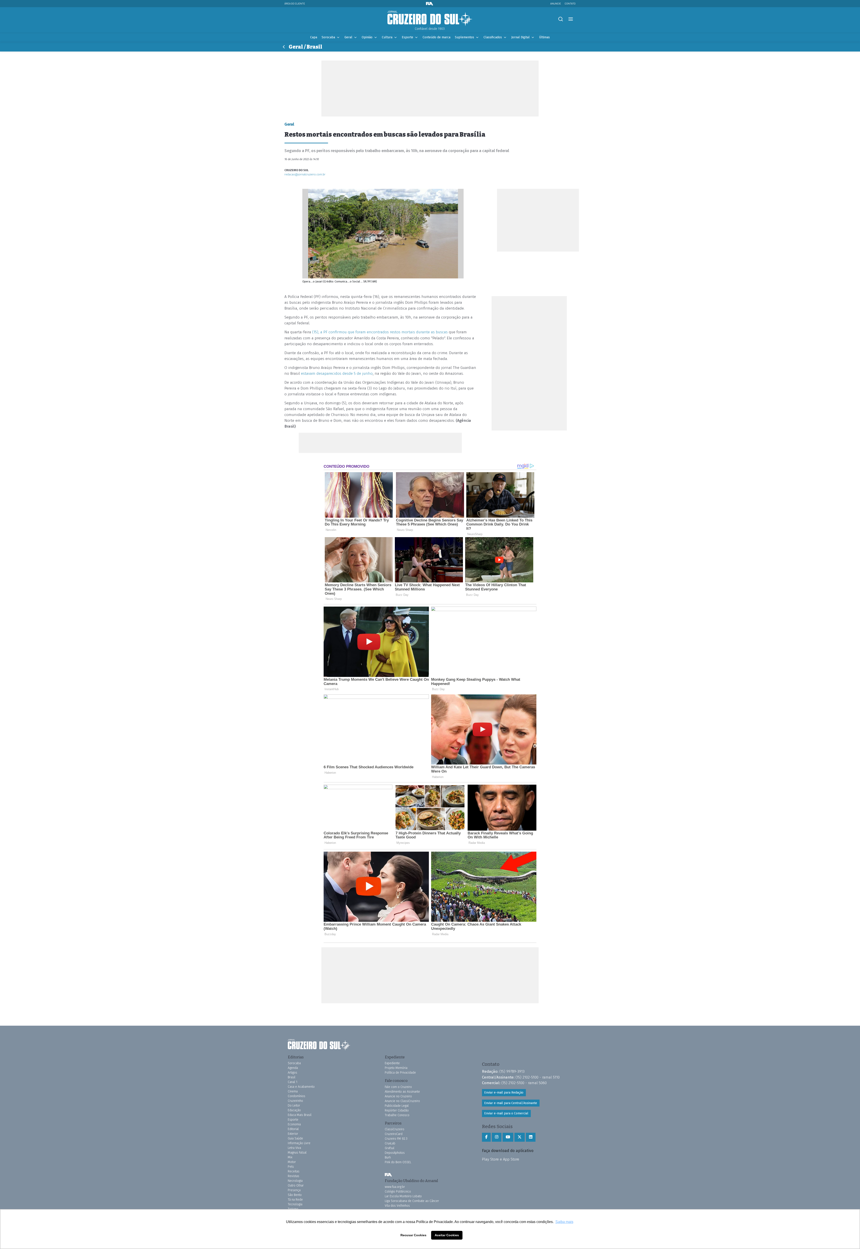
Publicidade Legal (397, 1106)
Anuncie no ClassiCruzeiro (402, 1101)
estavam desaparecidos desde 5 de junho (336, 373)
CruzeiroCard (393, 1134)
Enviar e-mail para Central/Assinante (510, 1103)
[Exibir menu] (570, 19)
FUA (388, 1174)
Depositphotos (395, 1153)
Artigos (292, 1073)
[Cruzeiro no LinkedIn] (530, 1137)
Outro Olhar (296, 1185)
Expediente (392, 1063)
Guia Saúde (295, 1138)
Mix (290, 1157)
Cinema (293, 1091)
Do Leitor (294, 1105)
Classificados (493, 37)
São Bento (295, 1195)
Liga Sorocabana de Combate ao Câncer (412, 1201)
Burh (388, 1157)
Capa (313, 37)
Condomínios (296, 1096)
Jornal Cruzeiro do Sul (430, 18)
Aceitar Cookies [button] (447, 1235)
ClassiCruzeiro (394, 1129)
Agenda (293, 1068)
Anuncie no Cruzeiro (398, 1096)
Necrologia (295, 1181)
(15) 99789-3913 (512, 1071)
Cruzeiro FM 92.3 (396, 1139)
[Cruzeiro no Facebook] (486, 1137)
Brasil (291, 1077)
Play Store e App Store (500, 1159)
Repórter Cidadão (397, 1110)
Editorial (293, 1129)
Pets (291, 1167)
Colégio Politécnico (398, 1191)
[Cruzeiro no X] (519, 1137)
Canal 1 (292, 1082)
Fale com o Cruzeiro (398, 1087)
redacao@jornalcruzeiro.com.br (304, 174)
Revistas (293, 1176)
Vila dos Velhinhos (397, 1206)
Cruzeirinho (295, 1101)
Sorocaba (328, 37)
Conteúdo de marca (436, 37)
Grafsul (389, 1148)
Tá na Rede (295, 1200)
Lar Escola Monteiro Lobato (403, 1196)
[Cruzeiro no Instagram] (496, 1137)
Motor (292, 1162)
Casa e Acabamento (301, 1087)
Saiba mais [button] (564, 1222)
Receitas (293, 1171)
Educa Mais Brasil (300, 1115)
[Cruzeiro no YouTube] (508, 1137)
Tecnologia (295, 1204)
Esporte (407, 37)
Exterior (293, 1134)
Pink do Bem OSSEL (398, 1162)
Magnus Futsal (297, 1152)
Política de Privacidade (400, 1073)
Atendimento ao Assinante (402, 1092)
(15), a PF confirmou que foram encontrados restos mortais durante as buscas (379, 332)
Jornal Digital (520, 37)
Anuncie (555, 3)
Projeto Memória (396, 1068)
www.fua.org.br (395, 1187)
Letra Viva (294, 1148)
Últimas (544, 37)
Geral (348, 37)
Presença (294, 1190)
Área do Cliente (294, 3)
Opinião (367, 37)
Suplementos (464, 37)
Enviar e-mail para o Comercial (506, 1113)
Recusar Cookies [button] (413, 1235)
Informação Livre (299, 1143)
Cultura (387, 37)
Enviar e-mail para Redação (503, 1092)
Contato (570, 3)
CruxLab (390, 1143)
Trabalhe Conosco (397, 1115)
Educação (294, 1110)
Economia (294, 1124)
